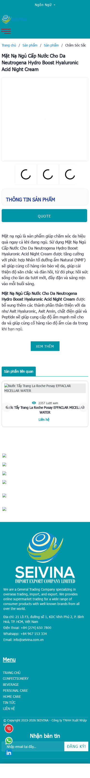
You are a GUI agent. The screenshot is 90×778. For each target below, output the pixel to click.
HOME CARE (12, 696)
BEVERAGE (11, 684)
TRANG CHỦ (11, 672)
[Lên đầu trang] (75, 744)
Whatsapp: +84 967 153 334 (25, 633)
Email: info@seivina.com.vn (23, 639)
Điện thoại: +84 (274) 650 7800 (27, 627)
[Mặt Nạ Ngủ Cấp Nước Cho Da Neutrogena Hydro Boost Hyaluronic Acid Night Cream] (45, 119)
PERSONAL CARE (15, 690)
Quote (44, 216)
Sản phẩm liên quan (18, 371)
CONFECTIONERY (16, 678)
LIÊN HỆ (9, 708)
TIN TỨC (9, 702)
